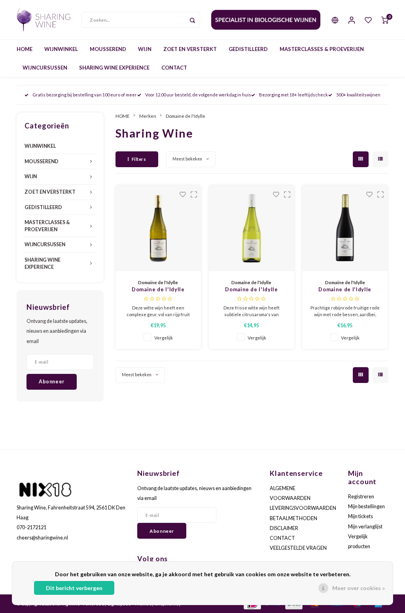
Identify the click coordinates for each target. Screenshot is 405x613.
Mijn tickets (360, 516)
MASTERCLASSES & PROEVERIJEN (322, 49)
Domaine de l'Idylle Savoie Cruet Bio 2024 (251, 290)
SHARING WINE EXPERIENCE (114, 67)
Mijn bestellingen (366, 506)
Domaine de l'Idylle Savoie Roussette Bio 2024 (158, 290)
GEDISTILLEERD (248, 49)
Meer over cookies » (358, 588)
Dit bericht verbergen (74, 588)
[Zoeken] (192, 20)
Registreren (361, 497)
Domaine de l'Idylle (185, 116)
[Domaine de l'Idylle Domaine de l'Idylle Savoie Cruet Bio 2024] (252, 228)
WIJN (144, 49)
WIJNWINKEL (61, 49)
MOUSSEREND (108, 49)
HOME (24, 49)
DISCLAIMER (284, 528)
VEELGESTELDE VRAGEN (298, 548)
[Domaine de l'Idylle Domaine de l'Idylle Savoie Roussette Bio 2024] (158, 228)
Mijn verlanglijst (365, 527)
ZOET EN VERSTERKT (190, 49)
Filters (139, 159)
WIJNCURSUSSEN (45, 67)
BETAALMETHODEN (293, 518)
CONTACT (174, 67)
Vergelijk (163, 337)
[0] (384, 20)
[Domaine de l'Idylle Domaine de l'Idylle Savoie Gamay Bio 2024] (345, 228)
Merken (147, 116)
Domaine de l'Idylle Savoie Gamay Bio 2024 (345, 290)
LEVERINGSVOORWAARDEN (303, 508)
